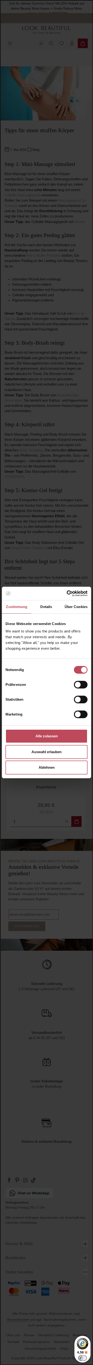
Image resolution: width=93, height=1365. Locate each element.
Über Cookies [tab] (76, 607)
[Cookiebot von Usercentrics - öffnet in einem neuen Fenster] (67, 593)
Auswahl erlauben (46, 752)
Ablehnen (47, 767)
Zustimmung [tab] (16, 607)
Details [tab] (46, 607)
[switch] (81, 684)
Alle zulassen (47, 736)
